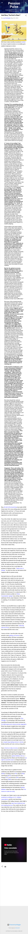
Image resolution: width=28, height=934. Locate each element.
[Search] (26, 3)
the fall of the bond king (10, 507)
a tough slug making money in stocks (13, 742)
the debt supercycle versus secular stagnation (13, 724)
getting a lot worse (14, 635)
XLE (7, 777)
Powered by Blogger (15, 924)
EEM (3, 773)
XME (9, 779)
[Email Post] (5, 867)
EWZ (23, 773)
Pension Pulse (14, 5)
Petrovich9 (17, 927)
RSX (9, 775)
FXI (16, 773)
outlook (23, 42)
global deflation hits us (18, 756)
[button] (26, 15)
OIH (17, 777)
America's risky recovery (11, 748)
